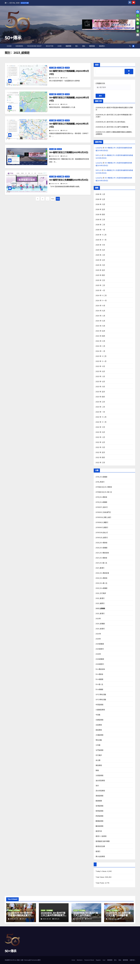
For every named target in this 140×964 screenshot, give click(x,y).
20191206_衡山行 (102, 532)
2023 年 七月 (100, 381)
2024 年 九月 (100, 311)
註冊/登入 (102, 46)
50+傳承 (13, 37)
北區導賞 (99, 725)
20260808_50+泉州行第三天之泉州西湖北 (110, 122)
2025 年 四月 (100, 275)
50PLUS (64, 78)
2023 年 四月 (100, 397)
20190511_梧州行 (102, 507)
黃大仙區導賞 (100, 856)
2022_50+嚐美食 (101, 578)
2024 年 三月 (100, 341)
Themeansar (34, 960)
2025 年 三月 (100, 280)
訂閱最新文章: (100, 83)
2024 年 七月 (100, 321)
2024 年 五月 (100, 331)
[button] (130, 46)
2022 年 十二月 (101, 417)
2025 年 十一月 (101, 240)
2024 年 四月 (100, 336)
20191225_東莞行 (102, 538)
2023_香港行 (100, 613)
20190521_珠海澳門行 (103, 512)
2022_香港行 (100, 598)
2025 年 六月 (100, 265)
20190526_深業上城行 (103, 517)
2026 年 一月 (100, 230)
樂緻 (97, 770)
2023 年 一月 (100, 412)
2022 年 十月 (100, 427)
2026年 (98, 654)
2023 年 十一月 (101, 361)
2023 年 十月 (100, 366)
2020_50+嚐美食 (101, 543)
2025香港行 (100, 649)
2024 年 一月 (100, 351)
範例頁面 (92, 46)
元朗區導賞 (99, 720)
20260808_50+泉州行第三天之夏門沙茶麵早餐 (112, 127)
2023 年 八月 (100, 376)
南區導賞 (99, 730)
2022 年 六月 (100, 447)
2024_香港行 (100, 629)
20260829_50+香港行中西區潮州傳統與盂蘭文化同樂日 (20, 915)
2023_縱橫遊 (61, 67)
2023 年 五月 (100, 392)
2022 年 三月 (100, 462)
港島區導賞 (99, 796)
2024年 (98, 634)
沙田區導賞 (99, 775)
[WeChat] (138, 19)
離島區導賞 (99, 826)
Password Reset (34, 46)
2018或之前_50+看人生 (104, 492)
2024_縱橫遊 (100, 624)
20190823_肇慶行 (102, 522)
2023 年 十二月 (101, 356)
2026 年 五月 (100, 209)
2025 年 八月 (100, 255)
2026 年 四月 (100, 214)
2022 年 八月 (100, 437)
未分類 (98, 760)
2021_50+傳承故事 (102, 553)
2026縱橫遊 (100, 659)
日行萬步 (99, 755)
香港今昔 (99, 831)
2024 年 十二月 (101, 295)
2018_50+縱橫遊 (101, 477)
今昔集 (98, 715)
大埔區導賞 (99, 735)
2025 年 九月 (100, 250)
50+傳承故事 (100, 669)
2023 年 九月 (100, 371)
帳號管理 (68, 46)
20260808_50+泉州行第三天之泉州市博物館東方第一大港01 (53, 915)
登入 (76, 46)
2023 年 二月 (100, 407)
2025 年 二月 (100, 285)
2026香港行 (100, 664)
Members (19, 46)
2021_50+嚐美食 (101, 558)
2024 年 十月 (100, 306)
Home (9, 46)
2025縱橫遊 (100, 644)
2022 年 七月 (100, 442)
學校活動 (99, 740)
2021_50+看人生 (101, 563)
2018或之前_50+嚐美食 (104, 487)
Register (49, 46)
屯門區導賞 (99, 750)
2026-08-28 (47, 919)
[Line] (138, 23)
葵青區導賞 (99, 811)
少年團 (98, 745)
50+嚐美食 (99, 674)
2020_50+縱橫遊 (101, 548)
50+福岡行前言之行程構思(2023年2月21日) (68, 152)
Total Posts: (100, 883)
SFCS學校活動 (101, 700)
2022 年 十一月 (101, 422)
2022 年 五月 (100, 452)
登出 (83, 46)
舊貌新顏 (99, 801)
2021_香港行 (100, 568)
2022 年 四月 (100, 457)
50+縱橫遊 (99, 689)
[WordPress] (138, 27)
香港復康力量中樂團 (103, 841)
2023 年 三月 (100, 402)
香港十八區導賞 (101, 836)
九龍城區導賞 (100, 710)
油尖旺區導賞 (100, 780)
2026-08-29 (14, 919)
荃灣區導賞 (99, 806)
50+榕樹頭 (99, 679)
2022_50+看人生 (101, 583)
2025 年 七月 (100, 260)
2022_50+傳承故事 (102, 573)
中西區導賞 (99, 705)
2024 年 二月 (100, 346)
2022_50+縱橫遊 (101, 588)
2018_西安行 (100, 482)
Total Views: (100, 877)
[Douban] (138, 31)
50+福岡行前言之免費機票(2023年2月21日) (68, 180)
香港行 (98, 851)
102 (52, 199)
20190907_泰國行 (102, 527)
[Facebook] (138, 12)
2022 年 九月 (100, 432)
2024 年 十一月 (101, 301)
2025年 (98, 639)
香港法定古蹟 (100, 846)
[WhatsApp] (138, 16)
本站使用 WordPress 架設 (12, 960)
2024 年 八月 (100, 316)
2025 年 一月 (100, 290)
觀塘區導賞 (99, 821)
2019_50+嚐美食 (101, 497)
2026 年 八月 (100, 194)
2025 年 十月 (100, 245)
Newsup (26, 960)
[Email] (138, 35)
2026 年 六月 (100, 204)
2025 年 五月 (100, 270)
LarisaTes (99, 148)
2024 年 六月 (100, 326)
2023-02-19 (55, 78)
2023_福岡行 (53, 67)
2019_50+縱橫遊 (101, 502)
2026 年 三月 (100, 220)
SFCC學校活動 (101, 694)
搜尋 (97, 65)
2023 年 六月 (100, 387)
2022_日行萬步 (101, 593)
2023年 (67, 67)
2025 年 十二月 (101, 235)
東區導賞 (99, 765)
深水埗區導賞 (100, 791)
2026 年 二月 (100, 225)
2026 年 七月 (100, 199)
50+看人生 (99, 684)
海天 (97, 786)
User (60, 46)
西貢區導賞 (99, 816)
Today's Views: (101, 871)
